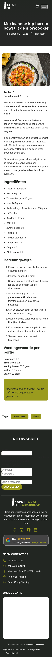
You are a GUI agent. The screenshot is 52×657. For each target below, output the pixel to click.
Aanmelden (11, 487)
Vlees (36, 416)
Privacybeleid (34, 649)
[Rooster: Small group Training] (37, 6)
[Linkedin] (35, 530)
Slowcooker (19, 416)
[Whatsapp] (14, 530)
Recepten (40, 34)
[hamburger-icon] (44, 7)
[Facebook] (28, 530)
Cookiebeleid (12, 653)
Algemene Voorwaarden (14, 649)
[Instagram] (21, 530)
